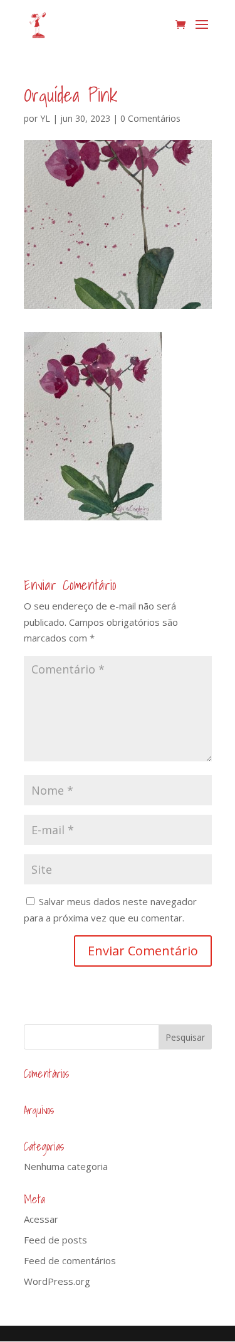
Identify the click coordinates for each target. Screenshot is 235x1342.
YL (45, 118)
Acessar (41, 1219)
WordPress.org (57, 1281)
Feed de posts (55, 1239)
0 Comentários (150, 118)
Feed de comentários (70, 1260)
